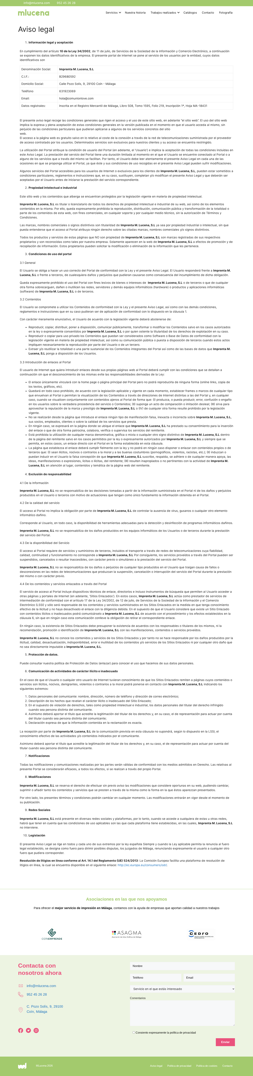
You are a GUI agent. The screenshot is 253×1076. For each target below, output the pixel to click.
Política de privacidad (179, 1065)
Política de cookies (206, 1065)
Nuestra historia (135, 12)
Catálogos (190, 12)
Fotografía (226, 12)
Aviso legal (156, 1065)
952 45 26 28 (66, 3)
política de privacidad (183, 1032)
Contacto (208, 12)
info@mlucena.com (37, 3)
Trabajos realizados (163, 12)
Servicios (112, 12)
